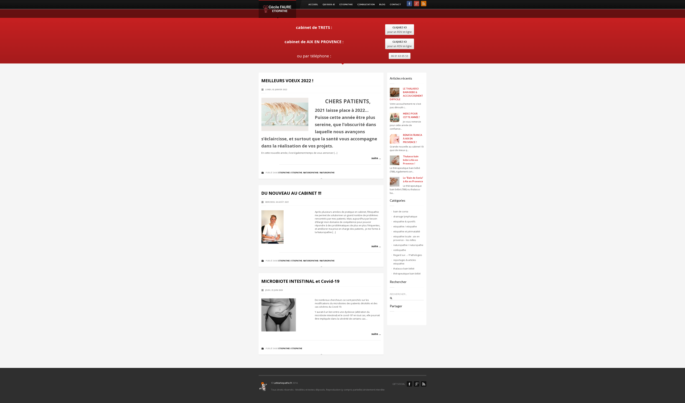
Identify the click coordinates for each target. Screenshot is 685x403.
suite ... (376, 158)
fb (409, 3)
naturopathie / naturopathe (318, 172)
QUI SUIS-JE (329, 4)
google (416, 384)
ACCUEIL (313, 4)
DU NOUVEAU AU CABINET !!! (291, 193)
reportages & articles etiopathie (404, 261)
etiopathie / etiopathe (290, 172)
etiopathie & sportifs (404, 221)
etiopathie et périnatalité (406, 231)
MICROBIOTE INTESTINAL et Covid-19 (300, 281)
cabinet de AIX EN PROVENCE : (314, 41)
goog (416, 3)
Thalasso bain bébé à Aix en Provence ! (410, 160)
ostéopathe (399, 250)
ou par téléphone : (314, 55)
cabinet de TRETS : (314, 27)
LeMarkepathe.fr (283, 382)
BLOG (382, 4)
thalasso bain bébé (403, 268)
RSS (423, 3)
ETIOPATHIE (345, 4)
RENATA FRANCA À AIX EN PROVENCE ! (412, 139)
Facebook (409, 384)
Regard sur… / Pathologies (407, 255)
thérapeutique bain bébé (407, 273)
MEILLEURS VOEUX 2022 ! (287, 80)
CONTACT (395, 4)
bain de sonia (400, 211)
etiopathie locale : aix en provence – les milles (406, 238)
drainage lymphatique (405, 216)
